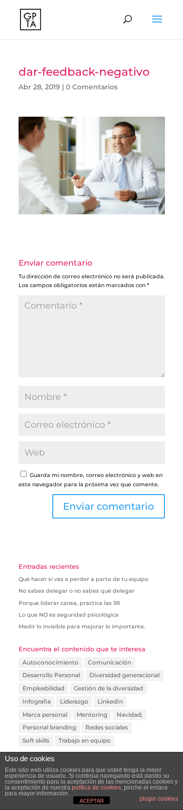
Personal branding (49, 727)
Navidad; (129, 714)
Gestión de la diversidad (108, 688)
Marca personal (44, 714)
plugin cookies (159, 798)
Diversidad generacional (124, 675)
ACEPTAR (92, 801)
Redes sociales (106, 727)
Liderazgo (74, 701)
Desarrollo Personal (51, 675)
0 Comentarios (92, 87)
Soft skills (35, 740)
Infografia (36, 701)
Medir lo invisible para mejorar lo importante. (82, 626)
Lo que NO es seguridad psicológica (69, 614)
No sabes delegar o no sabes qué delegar (77, 590)
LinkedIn (110, 701)
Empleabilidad (43, 688)
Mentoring (92, 714)
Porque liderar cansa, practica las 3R (69, 603)
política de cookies (96, 787)
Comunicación (109, 662)
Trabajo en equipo (85, 740)
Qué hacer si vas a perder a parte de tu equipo (83, 579)
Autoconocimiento (50, 662)
